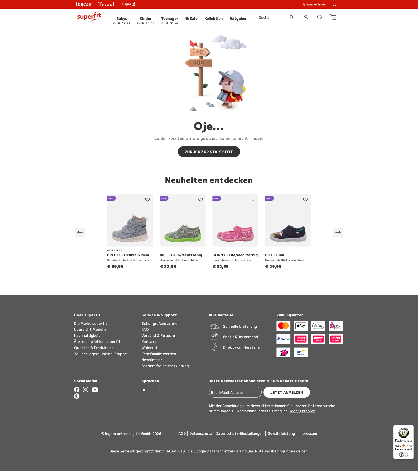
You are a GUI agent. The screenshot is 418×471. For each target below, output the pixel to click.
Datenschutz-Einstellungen (240, 433)
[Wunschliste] (320, 17)
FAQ (145, 329)
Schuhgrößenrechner (160, 323)
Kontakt (149, 341)
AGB (182, 433)
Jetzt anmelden (286, 392)
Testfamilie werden (159, 353)
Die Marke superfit (91, 323)
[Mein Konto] (306, 17)
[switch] (403, 454)
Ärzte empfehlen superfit (97, 341)
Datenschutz (200, 433)
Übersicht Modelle (90, 329)
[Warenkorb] (333, 17)
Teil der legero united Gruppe (100, 353)
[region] (209, 232)
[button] (83, 4)
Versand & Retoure (158, 335)
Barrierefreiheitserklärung (165, 365)
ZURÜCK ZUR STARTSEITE (209, 151)
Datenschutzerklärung (227, 451)
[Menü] (411, 427)
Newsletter (152, 359)
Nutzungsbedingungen (275, 451)
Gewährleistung (281, 433)
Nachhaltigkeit (87, 335)
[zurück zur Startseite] (89, 17)
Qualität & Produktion (94, 347)
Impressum (308, 433)
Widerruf (150, 347)
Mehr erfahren (302, 410)
